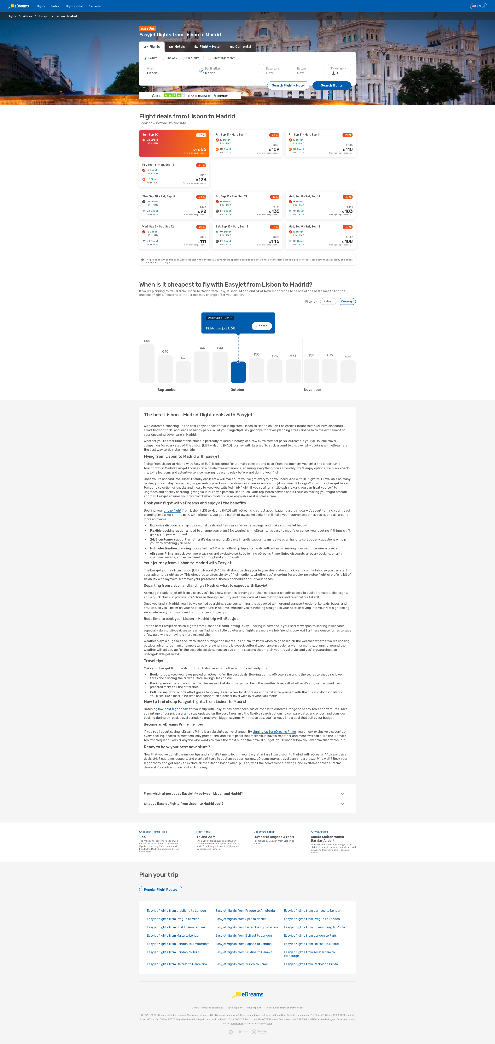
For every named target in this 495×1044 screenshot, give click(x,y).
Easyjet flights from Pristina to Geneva (244, 952)
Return (301, 68)
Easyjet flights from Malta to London (173, 935)
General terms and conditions (207, 1008)
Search (261, 326)
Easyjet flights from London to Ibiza (173, 952)
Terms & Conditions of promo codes (284, 1008)
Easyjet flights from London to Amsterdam (178, 944)
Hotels (55, 6)
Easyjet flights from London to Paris (310, 935)
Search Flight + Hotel (288, 85)
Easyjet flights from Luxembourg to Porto (314, 927)
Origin (150, 68)
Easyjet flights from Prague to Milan (173, 919)
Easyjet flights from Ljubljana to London (176, 910)
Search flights (332, 85)
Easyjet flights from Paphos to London (244, 944)
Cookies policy (234, 1008)
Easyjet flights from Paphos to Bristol (311, 964)
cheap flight (172, 510)
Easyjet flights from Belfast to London (244, 935)
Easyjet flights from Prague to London (312, 919)
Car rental (95, 6)
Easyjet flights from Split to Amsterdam (176, 927)
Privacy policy (254, 1008)
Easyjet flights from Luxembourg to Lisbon (247, 927)
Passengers (338, 68)
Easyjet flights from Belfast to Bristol (311, 944)
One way (346, 301)
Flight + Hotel (74, 6)
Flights (41, 6)
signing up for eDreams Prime (274, 731)
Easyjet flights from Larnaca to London (312, 910)
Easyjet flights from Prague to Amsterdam (246, 910)
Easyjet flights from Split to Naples (241, 919)
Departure (272, 68)
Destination (212, 68)
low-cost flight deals (173, 709)
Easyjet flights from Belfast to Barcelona (177, 964)
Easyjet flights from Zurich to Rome (242, 964)
